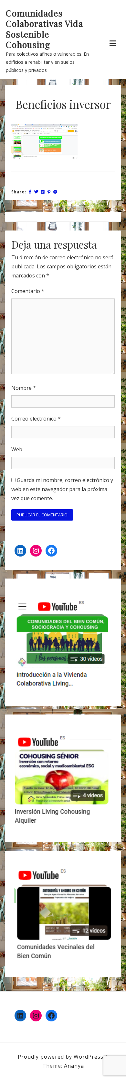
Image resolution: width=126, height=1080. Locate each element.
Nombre (23, 387)
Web (16, 449)
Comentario (27, 291)
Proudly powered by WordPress (61, 1056)
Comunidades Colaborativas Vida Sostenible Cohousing (44, 29)
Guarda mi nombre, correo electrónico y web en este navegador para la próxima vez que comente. (62, 489)
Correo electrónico (36, 418)
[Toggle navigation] (112, 43)
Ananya (74, 1065)
